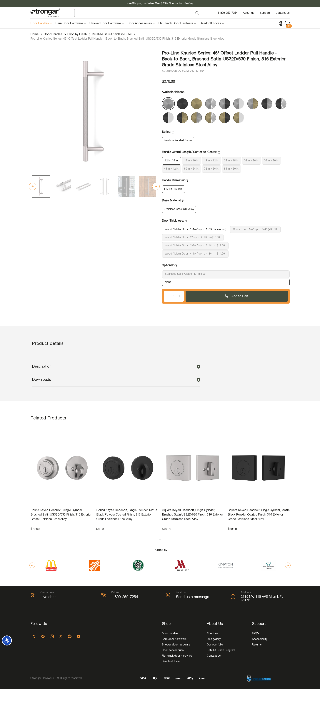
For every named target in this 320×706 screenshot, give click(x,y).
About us (248, 13)
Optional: (169, 265)
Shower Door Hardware (105, 23)
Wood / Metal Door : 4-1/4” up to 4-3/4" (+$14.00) (195, 254)
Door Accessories (139, 23)
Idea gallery (214, 639)
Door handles (170, 634)
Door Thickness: (174, 221)
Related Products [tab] (48, 418)
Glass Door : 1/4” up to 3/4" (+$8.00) (255, 229)
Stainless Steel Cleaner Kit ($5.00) (185, 274)
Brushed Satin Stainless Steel (111, 34)
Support (265, 13)
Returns (257, 645)
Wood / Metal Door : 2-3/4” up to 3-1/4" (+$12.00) (195, 246)
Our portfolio (215, 645)
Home (34, 34)
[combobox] (138, 13)
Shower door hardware (176, 645)
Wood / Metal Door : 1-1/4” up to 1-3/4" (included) (195, 229)
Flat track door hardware (177, 656)
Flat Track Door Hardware (175, 23)
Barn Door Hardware (69, 23)
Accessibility (259, 639)
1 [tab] (160, 540)
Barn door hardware (174, 639)
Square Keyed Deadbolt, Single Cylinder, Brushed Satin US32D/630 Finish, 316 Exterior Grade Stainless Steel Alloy (192, 515)
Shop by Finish (77, 34)
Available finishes (173, 92)
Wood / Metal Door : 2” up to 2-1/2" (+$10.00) (193, 237)
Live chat (48, 597)
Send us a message (192, 597)
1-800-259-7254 (227, 13)
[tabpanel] (62, 478)
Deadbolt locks (171, 661)
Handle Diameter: (175, 180)
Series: (168, 132)
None (168, 282)
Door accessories (173, 650)
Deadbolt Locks (210, 23)
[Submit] (197, 13)
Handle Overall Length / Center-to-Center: (191, 152)
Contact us (283, 13)
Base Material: (173, 200)
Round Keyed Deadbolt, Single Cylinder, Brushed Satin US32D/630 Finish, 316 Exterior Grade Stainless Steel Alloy (61, 515)
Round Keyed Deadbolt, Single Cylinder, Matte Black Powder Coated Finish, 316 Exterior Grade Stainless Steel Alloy (126, 515)
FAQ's (255, 634)
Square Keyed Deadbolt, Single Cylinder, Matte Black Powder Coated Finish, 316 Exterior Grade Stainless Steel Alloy (259, 515)
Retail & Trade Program (221, 650)
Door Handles (39, 23)
